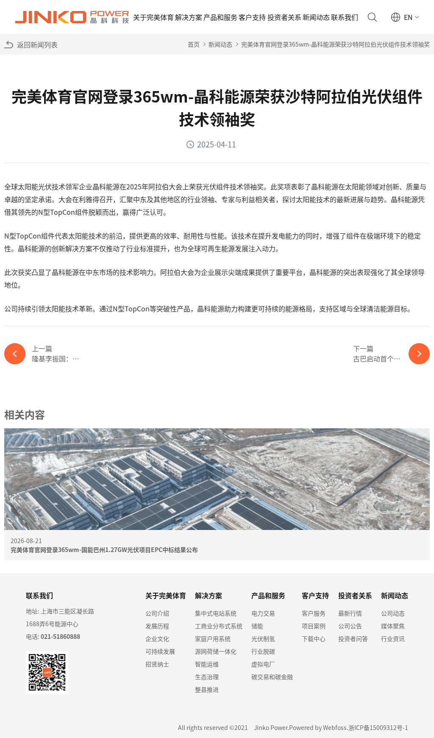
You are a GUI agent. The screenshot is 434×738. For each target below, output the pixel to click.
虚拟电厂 (263, 664)
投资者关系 (284, 17)
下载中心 (314, 638)
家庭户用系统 (213, 638)
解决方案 (188, 17)
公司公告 (350, 625)
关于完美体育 (153, 17)
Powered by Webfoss (318, 727)
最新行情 (350, 613)
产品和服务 (220, 17)
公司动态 (393, 613)
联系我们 (344, 17)
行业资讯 (393, 638)
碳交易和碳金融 (272, 676)
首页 (194, 44)
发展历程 (157, 625)
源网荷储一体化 (215, 651)
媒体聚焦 (393, 625)
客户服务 (314, 613)
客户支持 (252, 17)
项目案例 (314, 625)
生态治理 (207, 676)
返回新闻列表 (37, 44)
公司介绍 (157, 613)
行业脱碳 (263, 651)
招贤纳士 (157, 664)
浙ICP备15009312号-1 (378, 727)
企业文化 (157, 638)
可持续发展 (160, 651)
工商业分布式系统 (218, 625)
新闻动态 (316, 17)
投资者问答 (353, 638)
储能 (257, 625)
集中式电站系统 (215, 613)
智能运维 (207, 664)
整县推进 (207, 689)
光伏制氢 (263, 638)
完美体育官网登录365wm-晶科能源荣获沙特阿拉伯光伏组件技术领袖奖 (335, 44)
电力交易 (263, 613)
